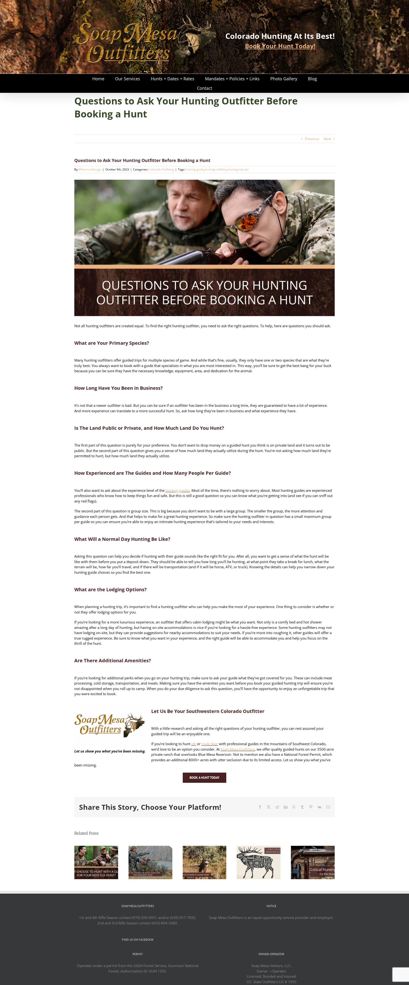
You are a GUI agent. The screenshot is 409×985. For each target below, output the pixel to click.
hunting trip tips (238, 169)
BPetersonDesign (89, 169)
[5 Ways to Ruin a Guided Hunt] (205, 848)
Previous (312, 138)
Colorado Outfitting (161, 169)
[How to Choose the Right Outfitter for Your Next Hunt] (150, 848)
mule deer (209, 743)
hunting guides (177, 490)
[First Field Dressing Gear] (258, 848)
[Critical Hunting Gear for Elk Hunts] (313, 848)
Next (327, 138)
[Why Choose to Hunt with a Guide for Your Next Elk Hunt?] (96, 848)
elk (193, 743)
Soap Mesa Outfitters (238, 749)
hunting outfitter (216, 169)
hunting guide (195, 169)
